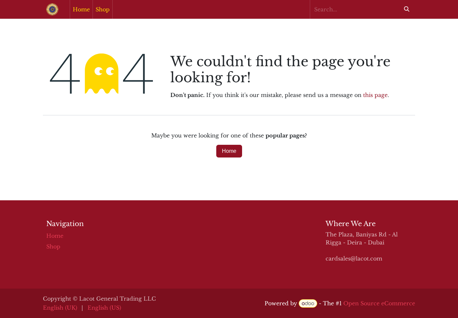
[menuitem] (81, 9)
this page (375, 95)
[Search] (406, 9)
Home (229, 151)
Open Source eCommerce (379, 303)
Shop (53, 246)
